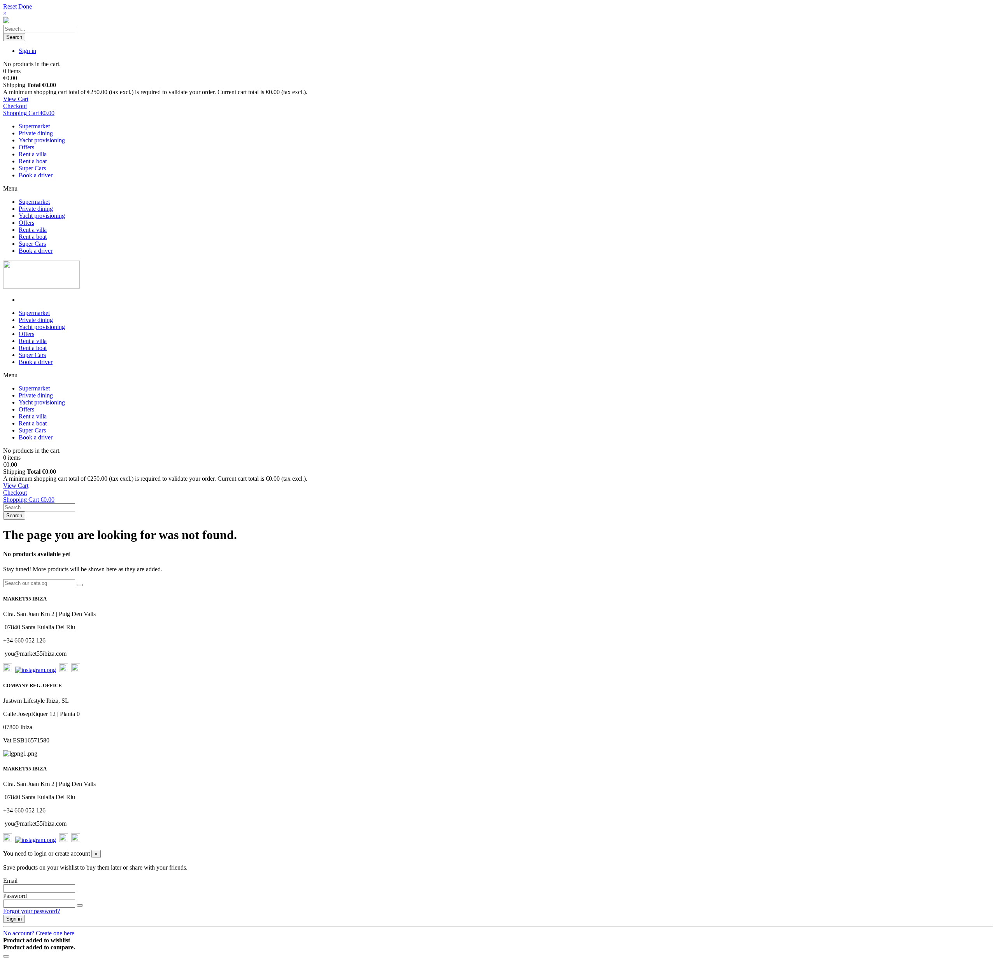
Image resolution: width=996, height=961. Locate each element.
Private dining (36, 133)
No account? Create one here (38, 933)
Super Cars (32, 168)
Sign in (14, 919)
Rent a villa (33, 154)
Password (15, 896)
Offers (26, 147)
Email (10, 880)
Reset (10, 6)
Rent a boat (33, 161)
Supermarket (34, 126)
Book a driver (36, 175)
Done (25, 6)
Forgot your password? (31, 911)
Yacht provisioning (42, 140)
